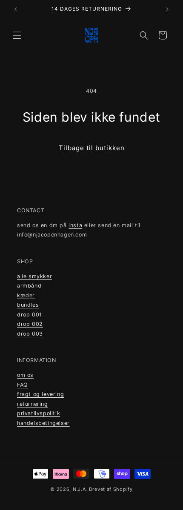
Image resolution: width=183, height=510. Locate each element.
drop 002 (30, 324)
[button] (17, 35)
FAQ (22, 385)
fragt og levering (40, 394)
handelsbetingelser (43, 423)
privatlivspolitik (38, 413)
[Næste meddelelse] (167, 9)
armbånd (29, 285)
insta (75, 225)
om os (25, 375)
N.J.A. (81, 489)
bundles (28, 305)
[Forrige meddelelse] (15, 9)
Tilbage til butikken (92, 148)
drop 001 (29, 314)
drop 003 (30, 334)
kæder (26, 295)
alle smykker (34, 276)
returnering (32, 404)
